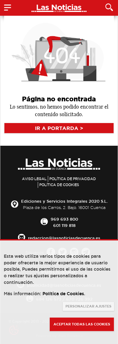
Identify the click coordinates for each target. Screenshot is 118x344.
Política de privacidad (72, 179)
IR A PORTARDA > (59, 128)
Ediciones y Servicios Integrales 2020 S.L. (64, 201)
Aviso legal (34, 179)
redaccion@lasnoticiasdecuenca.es (64, 238)
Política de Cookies (59, 185)
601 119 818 (64, 225)
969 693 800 (64, 219)
